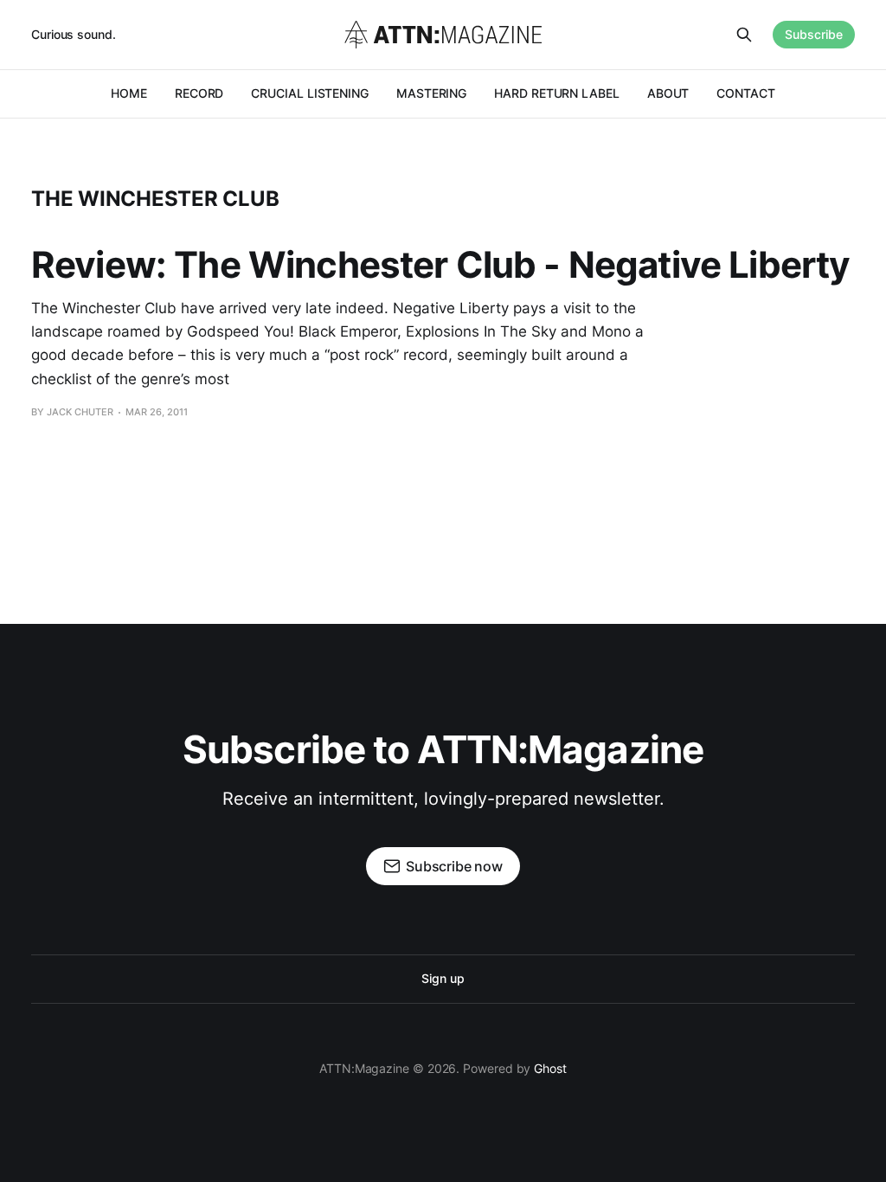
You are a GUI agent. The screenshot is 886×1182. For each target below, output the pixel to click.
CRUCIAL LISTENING (310, 93)
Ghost (550, 1068)
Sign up (442, 978)
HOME (129, 93)
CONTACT (745, 93)
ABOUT (668, 93)
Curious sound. (73, 34)
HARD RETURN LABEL (557, 93)
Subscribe (814, 34)
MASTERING (431, 93)
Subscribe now (454, 866)
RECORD (199, 93)
